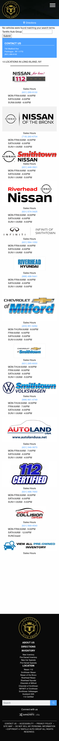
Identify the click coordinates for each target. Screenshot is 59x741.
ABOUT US (28, 642)
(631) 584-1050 (29, 242)
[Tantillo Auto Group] (10, 9)
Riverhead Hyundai (28, 680)
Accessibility (26, 723)
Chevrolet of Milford (28, 683)
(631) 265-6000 (29, 363)
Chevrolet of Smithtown (28, 686)
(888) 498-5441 (29, 276)
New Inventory (28, 654)
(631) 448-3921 (29, 167)
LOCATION (28, 665)
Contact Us (11, 723)
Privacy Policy (45, 723)
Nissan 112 (28, 669)
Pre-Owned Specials (28, 662)
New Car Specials (28, 660)
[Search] (53, 703)
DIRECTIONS (28, 646)
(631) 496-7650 (29, 491)
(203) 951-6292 (29, 326)
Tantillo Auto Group (12, 31)
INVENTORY (28, 650)
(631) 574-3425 (29, 211)
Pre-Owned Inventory (28, 657)
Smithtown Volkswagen (28, 691)
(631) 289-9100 (11, 54)
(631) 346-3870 (29, 447)
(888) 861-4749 (29, 399)
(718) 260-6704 (29, 136)
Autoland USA (28, 694)
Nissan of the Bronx (28, 675)
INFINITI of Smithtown (28, 688)
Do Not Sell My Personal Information (35, 726)
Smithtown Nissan (28, 672)
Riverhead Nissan (28, 677)
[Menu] (53, 5)
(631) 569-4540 (29, 525)
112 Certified (28, 696)
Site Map (8, 726)
